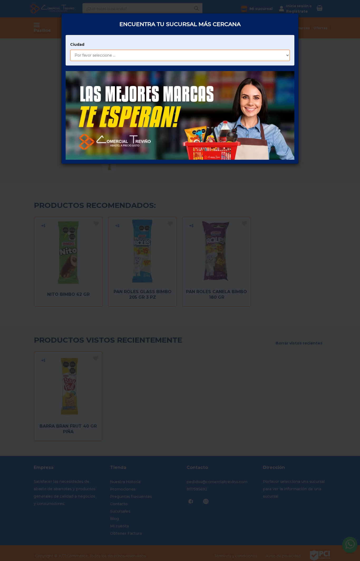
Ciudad (77, 44)
